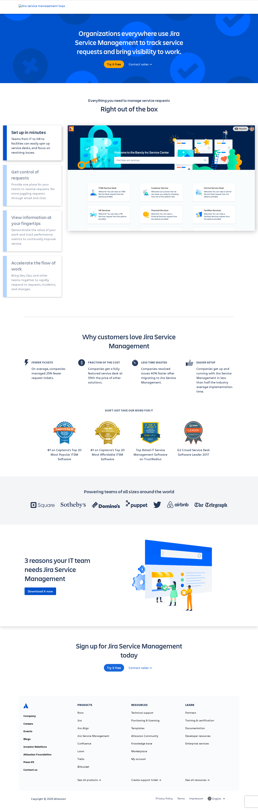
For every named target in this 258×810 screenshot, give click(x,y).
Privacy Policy (164, 798)
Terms (181, 798)
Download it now (40, 591)
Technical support (142, 712)
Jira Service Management (93, 735)
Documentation (195, 728)
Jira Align (83, 728)
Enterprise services (197, 743)
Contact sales (139, 64)
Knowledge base (141, 743)
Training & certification (199, 720)
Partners (190, 712)
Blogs (27, 738)
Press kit (28, 762)
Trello (80, 759)
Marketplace (139, 751)
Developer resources (198, 735)
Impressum (196, 798)
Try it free (114, 64)
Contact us (30, 769)
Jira (79, 720)
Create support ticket (144, 779)
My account (138, 759)
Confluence (84, 743)
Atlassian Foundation (37, 754)
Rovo (80, 712)
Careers (28, 723)
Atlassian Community (144, 735)
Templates (137, 728)
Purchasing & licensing (145, 720)
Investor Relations (35, 746)
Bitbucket (83, 766)
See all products (87, 779)
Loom (80, 751)
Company (29, 715)
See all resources (195, 779)
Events (27, 731)
